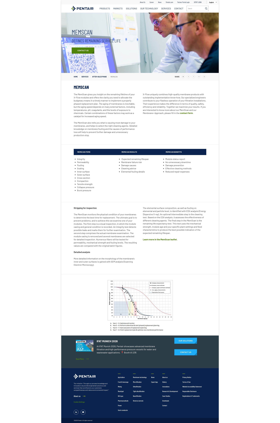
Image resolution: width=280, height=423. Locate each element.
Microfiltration (137, 382)
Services (84, 77)
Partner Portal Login (183, 2)
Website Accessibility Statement (192, 387)
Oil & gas (120, 396)
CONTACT (178, 8)
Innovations (165, 387)
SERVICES (166, 8)
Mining (120, 387)
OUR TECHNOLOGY (149, 8)
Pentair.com (169, 2)
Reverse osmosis (138, 401)
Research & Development (170, 391)
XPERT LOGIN (197, 2)
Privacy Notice (186, 377)
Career (152, 2)
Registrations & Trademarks (191, 396)
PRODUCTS (105, 8)
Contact (164, 405)
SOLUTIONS (131, 8)
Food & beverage (123, 382)
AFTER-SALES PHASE (99, 77)
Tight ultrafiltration (138, 391)
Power (120, 405)
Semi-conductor (123, 410)
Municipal (121, 391)
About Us (142, 2)
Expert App (154, 382)
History (164, 382)
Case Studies (166, 396)
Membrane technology (140, 377)
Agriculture (121, 377)
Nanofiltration (137, 396)
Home (76, 77)
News (159, 2)
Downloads (165, 401)
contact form (186, 113)
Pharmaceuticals (123, 401)
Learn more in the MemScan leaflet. (160, 239)
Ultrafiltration (137, 387)
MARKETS (118, 8)
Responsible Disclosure (189, 391)
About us (165, 377)
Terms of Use (186, 382)
